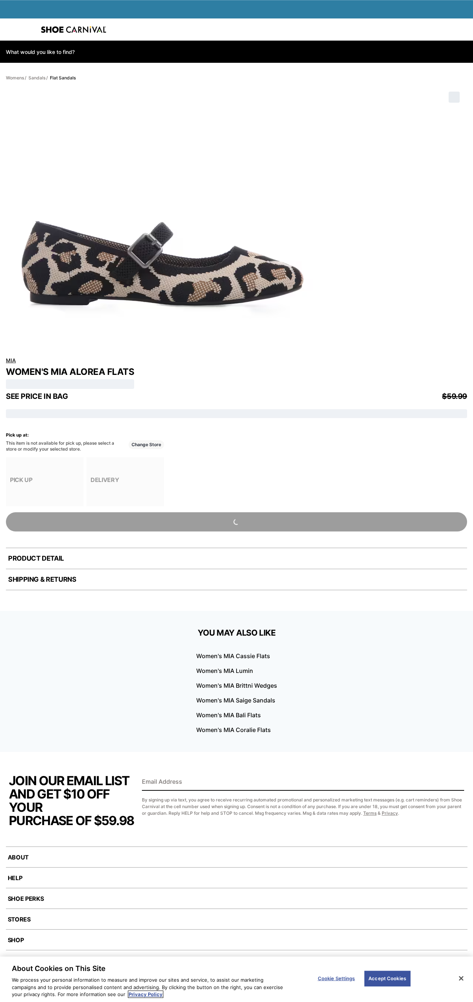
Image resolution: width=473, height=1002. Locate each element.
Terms (370, 813)
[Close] (461, 978)
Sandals (36, 78)
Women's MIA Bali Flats (228, 715)
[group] (45, 481)
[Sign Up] (456, 782)
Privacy (390, 813)
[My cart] (463, 29)
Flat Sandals (63, 78)
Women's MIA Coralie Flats (233, 729)
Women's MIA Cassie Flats (233, 656)
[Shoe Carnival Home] (73, 29)
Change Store (146, 444)
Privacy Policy (146, 994)
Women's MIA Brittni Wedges (236, 685)
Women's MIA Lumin (224, 670)
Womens (15, 78)
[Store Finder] (28, 29)
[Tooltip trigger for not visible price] (71, 394)
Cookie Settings (336, 978)
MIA (11, 360)
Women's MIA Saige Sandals (235, 700)
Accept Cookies (387, 978)
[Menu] (11, 29)
